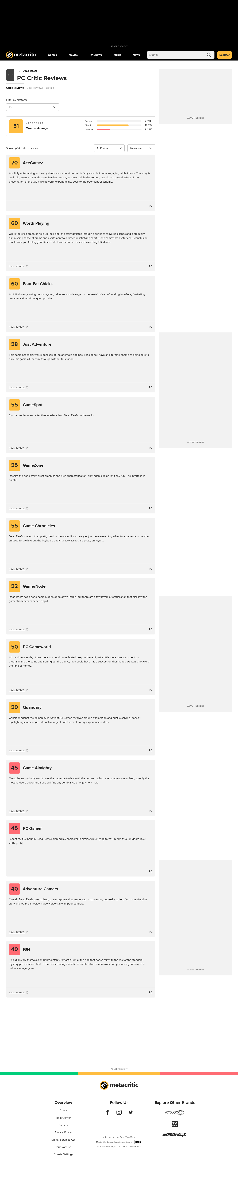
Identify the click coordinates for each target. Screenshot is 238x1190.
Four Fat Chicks (32, 283)
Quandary (26, 707)
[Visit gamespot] (175, 1114)
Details (50, 88)
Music (117, 55)
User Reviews (35, 88)
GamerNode (28, 586)
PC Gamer (26, 828)
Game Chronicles (33, 525)
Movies (73, 55)
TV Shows (95, 55)
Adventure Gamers (34, 889)
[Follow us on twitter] (131, 1114)
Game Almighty (31, 768)
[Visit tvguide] (175, 1126)
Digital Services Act (63, 1139)
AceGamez (27, 162)
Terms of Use (63, 1147)
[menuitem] (52, 55)
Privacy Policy (63, 1132)
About (63, 1110)
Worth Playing (30, 223)
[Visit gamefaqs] (175, 1136)
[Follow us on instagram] (119, 1114)
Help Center (63, 1118)
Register (224, 55)
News (136, 55)
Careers (63, 1125)
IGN (20, 949)
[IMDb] (138, 1142)
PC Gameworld (31, 647)
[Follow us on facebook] (107, 1114)
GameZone (27, 465)
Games (52, 55)
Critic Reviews (15, 88)
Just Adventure (31, 344)
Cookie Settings (63, 1154)
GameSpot (27, 404)
